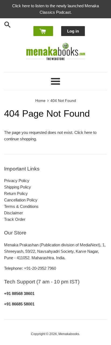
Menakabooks (68, 334)
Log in (73, 31)
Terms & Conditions (21, 206)
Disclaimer (13, 213)
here (88, 132)
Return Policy (16, 193)
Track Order (14, 219)
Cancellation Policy (20, 200)
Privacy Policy (16, 180)
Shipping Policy (17, 187)
